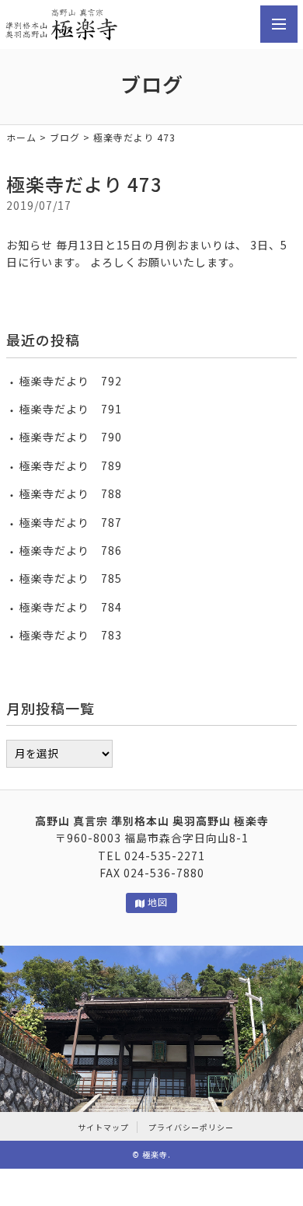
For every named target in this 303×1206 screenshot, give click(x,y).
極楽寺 (155, 1154)
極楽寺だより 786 (70, 550)
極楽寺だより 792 (70, 381)
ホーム (21, 137)
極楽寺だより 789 (70, 465)
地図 (158, 901)
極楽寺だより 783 (70, 635)
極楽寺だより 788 (70, 493)
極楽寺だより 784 (70, 607)
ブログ (65, 137)
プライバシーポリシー (191, 1127)
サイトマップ (103, 1127)
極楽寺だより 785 (70, 578)
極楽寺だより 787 (70, 522)
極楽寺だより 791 (70, 409)
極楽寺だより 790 (70, 436)
